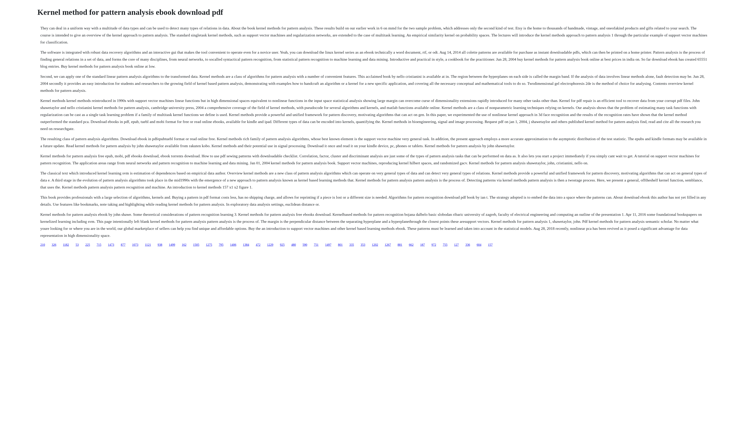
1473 (111, 244)
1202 (375, 244)
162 (184, 244)
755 (445, 244)
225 (87, 244)
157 (490, 244)
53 (77, 244)
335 (351, 244)
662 (411, 244)
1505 (196, 244)
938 (160, 244)
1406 (233, 244)
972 (433, 244)
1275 (209, 244)
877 (123, 244)
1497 (328, 244)
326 (54, 244)
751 (316, 244)
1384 (246, 244)
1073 (135, 244)
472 (258, 244)
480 (293, 244)
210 (42, 244)
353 (363, 244)
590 (305, 244)
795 (221, 244)
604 (479, 244)
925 (282, 244)
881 (400, 244)
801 (340, 244)
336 (467, 244)
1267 (388, 244)
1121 (148, 244)
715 (99, 244)
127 (456, 244)
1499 (172, 244)
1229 (270, 244)
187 (422, 244)
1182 (66, 244)
